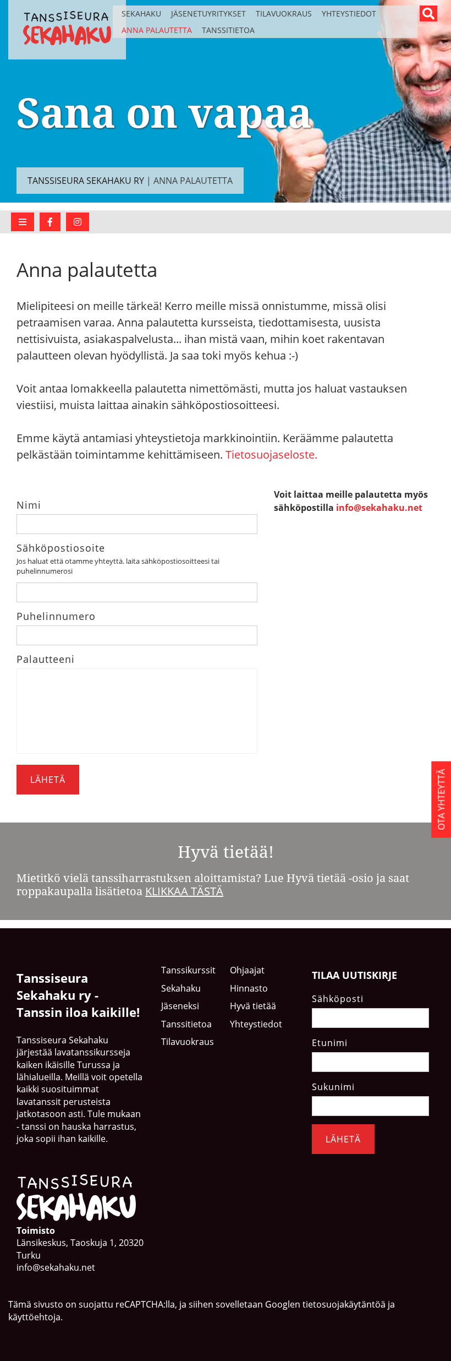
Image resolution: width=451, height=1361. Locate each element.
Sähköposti (338, 999)
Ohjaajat (247, 970)
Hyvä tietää (253, 1006)
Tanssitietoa (228, 30)
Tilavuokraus (284, 13)
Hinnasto (249, 988)
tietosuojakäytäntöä (344, 1304)
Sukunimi (333, 1087)
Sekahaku (141, 13)
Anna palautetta (157, 30)
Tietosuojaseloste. (271, 454)
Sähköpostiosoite (60, 547)
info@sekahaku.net (379, 508)
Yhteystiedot (349, 13)
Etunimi (330, 1043)
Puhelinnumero (56, 616)
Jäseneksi (180, 1006)
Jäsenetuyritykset (208, 13)
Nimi (28, 504)
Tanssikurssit (188, 970)
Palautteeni (45, 659)
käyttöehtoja (34, 1317)
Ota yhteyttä (441, 799)
